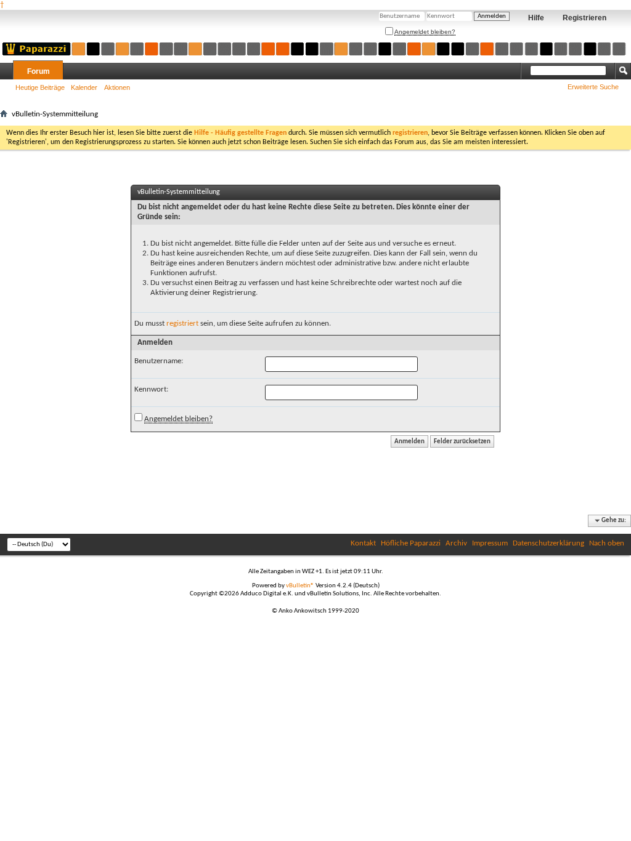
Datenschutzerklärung (548, 543)
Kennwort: (151, 389)
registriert (182, 324)
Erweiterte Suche (593, 87)
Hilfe (536, 18)
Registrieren (584, 18)
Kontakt (363, 543)
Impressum (490, 543)
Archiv (456, 543)
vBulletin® (300, 585)
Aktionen (117, 87)
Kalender (84, 87)
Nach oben (606, 543)
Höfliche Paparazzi (411, 543)
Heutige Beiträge (40, 87)
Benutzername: (158, 361)
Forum (38, 71)
